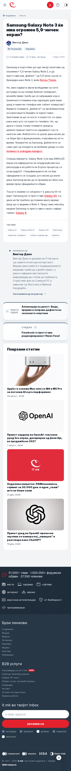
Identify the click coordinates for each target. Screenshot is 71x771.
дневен (45, 731)
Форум (5, 633)
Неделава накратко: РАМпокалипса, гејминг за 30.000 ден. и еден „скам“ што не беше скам (33, 487)
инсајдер (11, 731)
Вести (23, 15)
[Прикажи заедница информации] (66, 5)
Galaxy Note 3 (27, 230)
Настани (6, 651)
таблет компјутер (39, 235)
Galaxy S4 (50, 195)
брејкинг (28, 731)
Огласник (7, 640)
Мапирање (8, 654)
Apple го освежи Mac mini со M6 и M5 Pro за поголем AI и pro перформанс (34, 390)
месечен (11, 736)
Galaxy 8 (21, 212)
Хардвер (30, 49)
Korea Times (48, 80)
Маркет (6, 636)
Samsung (57, 230)
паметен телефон (17, 235)
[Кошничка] (57, 5)
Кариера (6, 643)
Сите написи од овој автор (28, 294)
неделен (61, 731)
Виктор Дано (20, 42)
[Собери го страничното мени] (5, 5)
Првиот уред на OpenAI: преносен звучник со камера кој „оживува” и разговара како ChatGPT (31, 536)
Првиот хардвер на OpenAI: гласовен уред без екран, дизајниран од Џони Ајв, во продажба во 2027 (34, 438)
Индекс (6, 647)
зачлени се (35, 724)
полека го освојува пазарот (24, 151)
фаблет (56, 235)
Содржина (11, 15)
